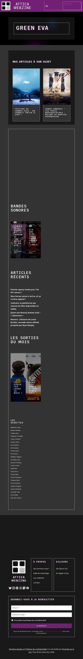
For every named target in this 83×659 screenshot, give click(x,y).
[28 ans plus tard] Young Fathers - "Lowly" (33, 239)
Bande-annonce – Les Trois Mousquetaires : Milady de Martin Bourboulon (55, 112)
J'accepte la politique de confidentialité (29, 620)
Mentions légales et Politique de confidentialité (28, 649)
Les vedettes (38, 578)
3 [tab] (23, 262)
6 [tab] (36, 262)
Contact (36, 583)
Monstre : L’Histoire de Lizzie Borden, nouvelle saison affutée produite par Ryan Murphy (25, 322)
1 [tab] (14, 262)
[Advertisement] (18, 163)
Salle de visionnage (41, 573)
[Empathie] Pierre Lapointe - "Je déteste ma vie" (18, 239)
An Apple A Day (62, 573)
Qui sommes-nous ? (41, 569)
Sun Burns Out (62, 569)
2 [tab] (19, 262)
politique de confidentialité (52, 631)
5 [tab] (32, 262)
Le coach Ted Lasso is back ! (18, 376)
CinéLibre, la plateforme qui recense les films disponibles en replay (25, 306)
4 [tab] (27, 262)
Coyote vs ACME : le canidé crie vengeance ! (33, 376)
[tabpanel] (18, 240)
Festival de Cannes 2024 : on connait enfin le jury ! (25, 112)
